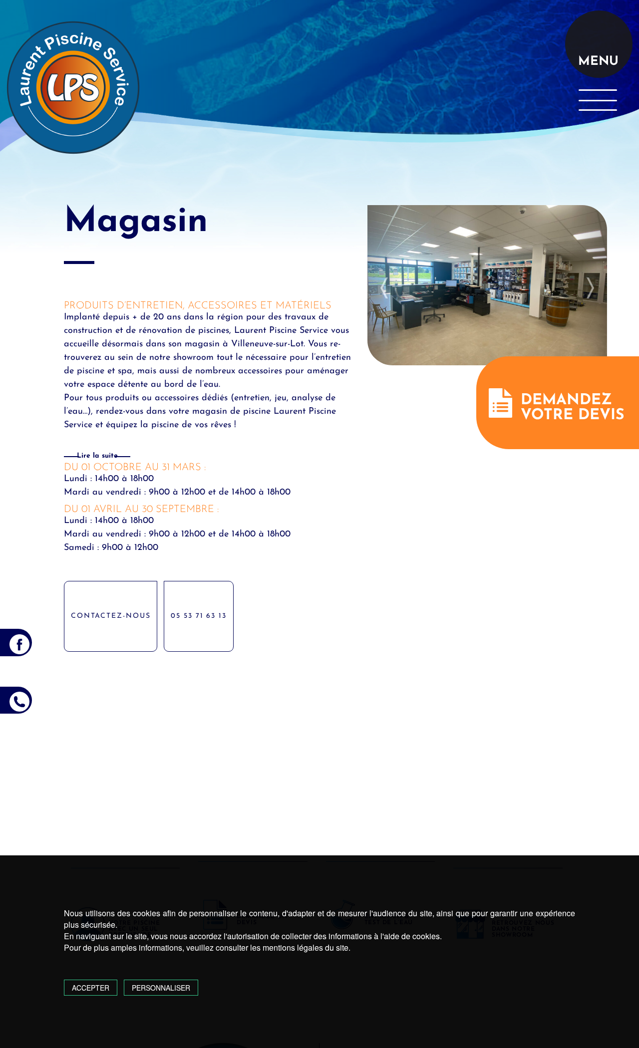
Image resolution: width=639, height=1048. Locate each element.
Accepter (90, 988)
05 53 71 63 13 (199, 616)
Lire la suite (97, 456)
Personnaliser (161, 988)
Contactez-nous (111, 616)
